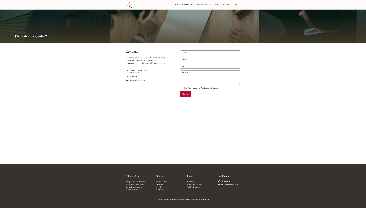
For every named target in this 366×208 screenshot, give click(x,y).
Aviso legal (191, 182)
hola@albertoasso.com (137, 80)
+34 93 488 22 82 (135, 76)
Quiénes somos (161, 182)
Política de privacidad (209, 88)
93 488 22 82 (225, 181)
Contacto (159, 190)
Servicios (159, 184)
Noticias (159, 187)
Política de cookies (194, 187)
